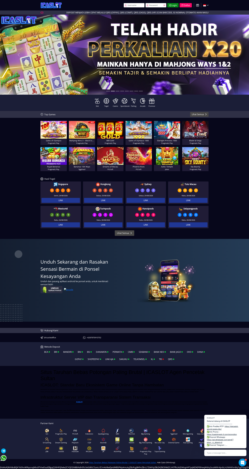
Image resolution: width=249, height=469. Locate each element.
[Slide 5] (127, 91)
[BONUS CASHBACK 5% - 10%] (141, 91)
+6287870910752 (94, 337)
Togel (106, 106)
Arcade (142, 106)
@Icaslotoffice (50, 337)
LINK (60, 200)
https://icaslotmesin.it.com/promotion (222, 434)
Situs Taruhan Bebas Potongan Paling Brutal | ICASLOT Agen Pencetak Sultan (122, 462)
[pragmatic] (117, 91)
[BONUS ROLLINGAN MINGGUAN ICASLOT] (108, 91)
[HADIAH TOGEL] (131, 91)
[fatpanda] (122, 91)
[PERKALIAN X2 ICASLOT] (113, 91)
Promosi (151, 106)
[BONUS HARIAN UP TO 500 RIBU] (136, 91)
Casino (115, 106)
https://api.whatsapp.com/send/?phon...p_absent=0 (220, 441)
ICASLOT (79, 402)
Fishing (133, 106)
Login (174, 5)
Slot (97, 106)
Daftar (187, 5)
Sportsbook (124, 106)
